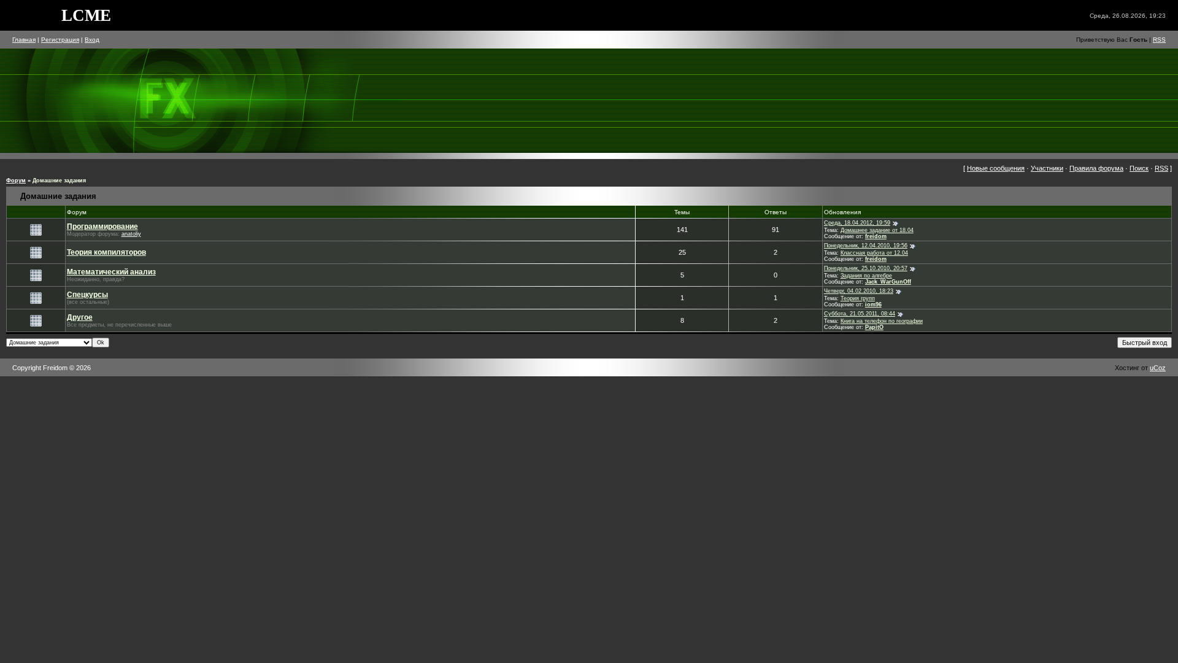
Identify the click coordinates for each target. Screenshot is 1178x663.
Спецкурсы (87, 294)
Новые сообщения (996, 168)
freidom (876, 236)
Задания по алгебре (866, 276)
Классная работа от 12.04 (874, 253)
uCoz (1158, 367)
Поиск (1139, 168)
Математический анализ (111, 272)
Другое (80, 317)
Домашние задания (59, 180)
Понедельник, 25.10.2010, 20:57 (865, 268)
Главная (24, 39)
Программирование (102, 226)
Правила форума (1096, 168)
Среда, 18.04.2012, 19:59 (857, 223)
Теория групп (858, 298)
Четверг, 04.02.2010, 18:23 (858, 291)
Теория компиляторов (106, 252)
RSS (1159, 39)
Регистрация (60, 39)
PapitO (874, 327)
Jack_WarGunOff (888, 282)
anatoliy (131, 234)
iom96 (873, 304)
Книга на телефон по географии (882, 321)
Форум (16, 180)
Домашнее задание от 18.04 (877, 230)
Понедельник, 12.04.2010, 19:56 (865, 245)
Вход (92, 39)
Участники (1047, 168)
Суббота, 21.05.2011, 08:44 (859, 314)
